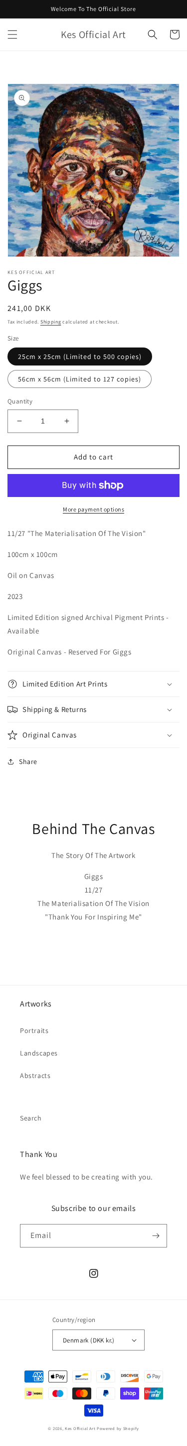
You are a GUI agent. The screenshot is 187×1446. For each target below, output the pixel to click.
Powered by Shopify (118, 1428)
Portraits (34, 1030)
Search (31, 1118)
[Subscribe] (156, 1236)
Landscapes (39, 1053)
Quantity (19, 401)
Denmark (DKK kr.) (89, 1340)
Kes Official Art (80, 1428)
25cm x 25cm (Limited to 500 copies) (80, 356)
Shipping (50, 321)
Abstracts (35, 1075)
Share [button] (28, 761)
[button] (12, 35)
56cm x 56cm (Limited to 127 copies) (79, 379)
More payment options (93, 509)
